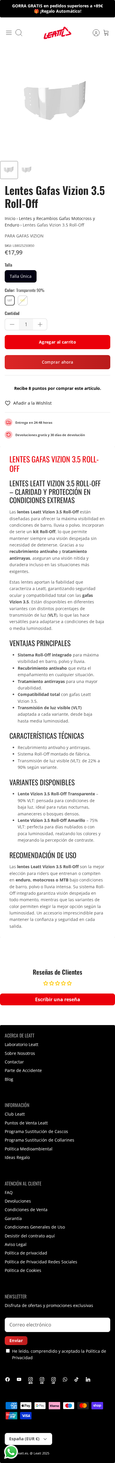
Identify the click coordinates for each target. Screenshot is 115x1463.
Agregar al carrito (57, 342)
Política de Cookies (23, 1270)
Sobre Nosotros (20, 1053)
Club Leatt (15, 1114)
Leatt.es (22, 1453)
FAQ (9, 1192)
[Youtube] (19, 1379)
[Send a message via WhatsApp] (11, 1452)
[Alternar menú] (8, 32)
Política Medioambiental (28, 1149)
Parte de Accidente (23, 1070)
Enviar (16, 1340)
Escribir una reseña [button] (57, 999)
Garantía (13, 1218)
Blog (9, 1079)
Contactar (14, 1062)
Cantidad (12, 313)
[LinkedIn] (88, 1379)
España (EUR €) (24, 1438)
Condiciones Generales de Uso (35, 1227)
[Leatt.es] (57, 33)
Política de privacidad (26, 1253)
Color (24, 290)
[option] (57, 103)
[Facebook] (7, 1379)
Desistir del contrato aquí (30, 1236)
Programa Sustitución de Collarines (39, 1140)
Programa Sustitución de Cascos (36, 1131)
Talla (8, 265)
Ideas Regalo (17, 1157)
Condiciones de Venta (26, 1209)
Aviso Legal (16, 1244)
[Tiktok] (76, 1379)
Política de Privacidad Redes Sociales (41, 1262)
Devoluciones (18, 1201)
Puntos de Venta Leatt (26, 1123)
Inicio (10, 218)
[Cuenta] (93, 32)
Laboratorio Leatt (21, 1044)
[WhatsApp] (65, 1379)
